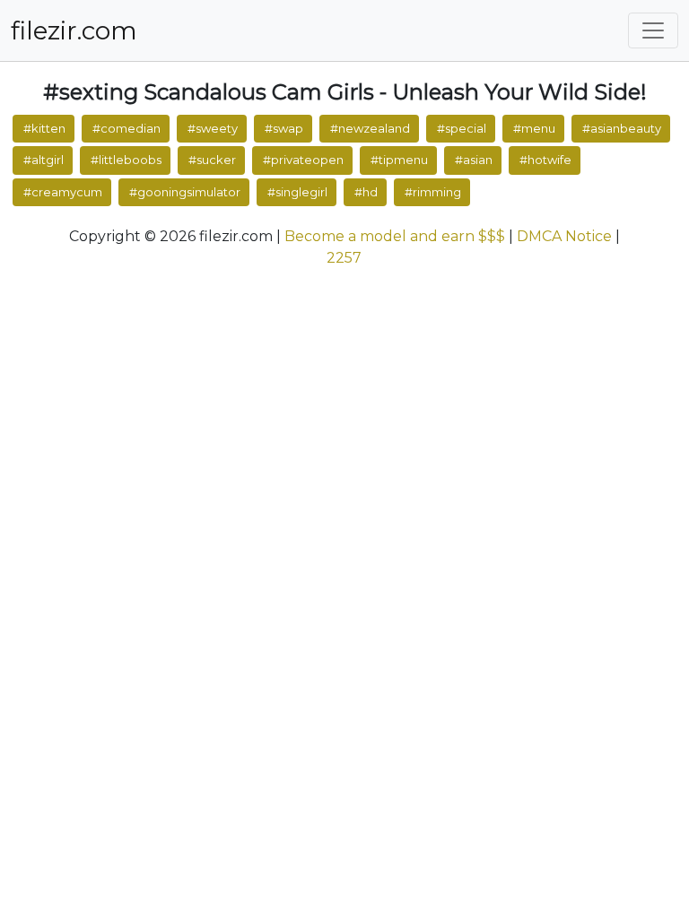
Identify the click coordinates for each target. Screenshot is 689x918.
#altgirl (43, 159)
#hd (366, 192)
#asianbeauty (621, 128)
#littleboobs (126, 159)
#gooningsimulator (184, 192)
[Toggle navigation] (653, 30)
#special (461, 128)
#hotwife (545, 159)
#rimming (433, 192)
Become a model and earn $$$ (394, 236)
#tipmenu (399, 159)
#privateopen (303, 159)
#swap (284, 128)
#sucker (212, 159)
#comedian (126, 128)
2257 (344, 257)
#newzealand (370, 128)
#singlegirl (297, 192)
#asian (474, 159)
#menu (534, 128)
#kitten (44, 128)
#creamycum (62, 192)
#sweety (213, 128)
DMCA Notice (564, 236)
